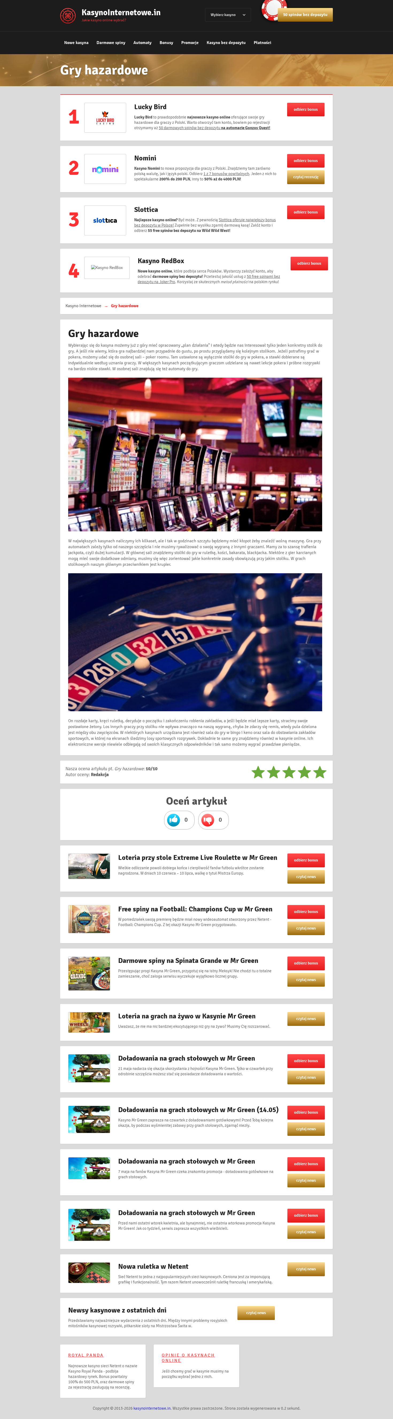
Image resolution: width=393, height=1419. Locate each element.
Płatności (262, 42)
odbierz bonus (306, 109)
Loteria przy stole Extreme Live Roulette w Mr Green (197, 857)
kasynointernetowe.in (152, 1408)
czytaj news (306, 876)
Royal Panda (86, 1355)
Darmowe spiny (111, 42)
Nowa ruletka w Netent (153, 1266)
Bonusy (166, 42)
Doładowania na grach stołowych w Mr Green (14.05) (198, 1110)
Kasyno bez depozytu (226, 42)
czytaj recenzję (305, 177)
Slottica (146, 209)
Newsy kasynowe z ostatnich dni (117, 1310)
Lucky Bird (150, 107)
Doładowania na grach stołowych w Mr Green (186, 1058)
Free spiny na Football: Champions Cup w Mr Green (195, 909)
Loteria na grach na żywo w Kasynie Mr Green (187, 1016)
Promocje (190, 42)
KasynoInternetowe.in (121, 12)
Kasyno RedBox (161, 261)
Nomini (145, 158)
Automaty (142, 42)
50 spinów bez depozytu (305, 14)
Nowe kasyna (76, 42)
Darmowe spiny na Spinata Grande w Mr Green (188, 960)
